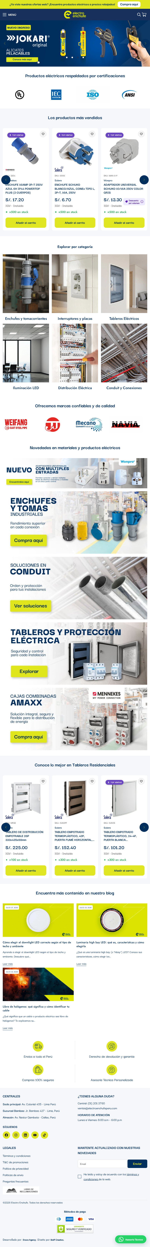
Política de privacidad (16, 1168)
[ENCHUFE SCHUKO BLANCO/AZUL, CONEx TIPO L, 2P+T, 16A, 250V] (75, 151)
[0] (144, 14)
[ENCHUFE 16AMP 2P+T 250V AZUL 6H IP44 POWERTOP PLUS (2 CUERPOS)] (25, 151)
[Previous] (4, 43)
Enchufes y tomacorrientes (26, 318)
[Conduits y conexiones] (124, 353)
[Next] (145, 43)
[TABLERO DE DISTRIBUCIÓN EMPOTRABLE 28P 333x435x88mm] (25, 798)
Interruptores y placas (75, 318)
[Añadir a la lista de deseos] (43, 134)
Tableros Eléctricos (124, 318)
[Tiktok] (44, 1135)
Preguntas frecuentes (15, 1181)
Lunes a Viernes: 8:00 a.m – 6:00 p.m (100, 1119)
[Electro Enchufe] (75, 14)
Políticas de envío (13, 1175)
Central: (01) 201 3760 (91, 1103)
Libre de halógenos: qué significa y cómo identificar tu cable (36, 1008)
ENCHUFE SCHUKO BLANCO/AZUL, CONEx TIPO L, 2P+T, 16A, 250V (75, 188)
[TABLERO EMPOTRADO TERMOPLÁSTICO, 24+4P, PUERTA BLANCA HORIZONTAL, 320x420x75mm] (124, 798)
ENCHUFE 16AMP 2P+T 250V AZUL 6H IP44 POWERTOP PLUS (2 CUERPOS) (24, 188)
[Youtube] (35, 1135)
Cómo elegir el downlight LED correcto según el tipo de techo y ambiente (37, 944)
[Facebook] (6, 1135)
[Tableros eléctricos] (124, 283)
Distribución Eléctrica (75, 388)
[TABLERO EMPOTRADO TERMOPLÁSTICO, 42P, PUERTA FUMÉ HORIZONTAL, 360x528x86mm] (75, 798)
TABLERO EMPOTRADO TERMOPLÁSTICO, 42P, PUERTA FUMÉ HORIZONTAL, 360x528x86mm (73, 836)
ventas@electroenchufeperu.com (97, 1108)
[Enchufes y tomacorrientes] (26, 283)
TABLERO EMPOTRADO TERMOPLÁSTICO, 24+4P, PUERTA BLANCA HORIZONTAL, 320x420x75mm (124, 836)
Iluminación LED (26, 388)
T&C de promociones (15, 1162)
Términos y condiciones (16, 1155)
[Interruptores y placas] (75, 283)
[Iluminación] (26, 353)
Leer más (8, 964)
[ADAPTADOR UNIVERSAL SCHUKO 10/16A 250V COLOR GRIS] (124, 151)
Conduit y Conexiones (124, 388)
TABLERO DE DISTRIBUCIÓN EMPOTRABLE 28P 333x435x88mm (24, 836)
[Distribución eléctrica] (75, 353)
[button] (130, 1239)
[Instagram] (16, 1135)
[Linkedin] (25, 1135)
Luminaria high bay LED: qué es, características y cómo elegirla (110, 944)
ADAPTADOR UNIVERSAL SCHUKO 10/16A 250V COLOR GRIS (123, 188)
